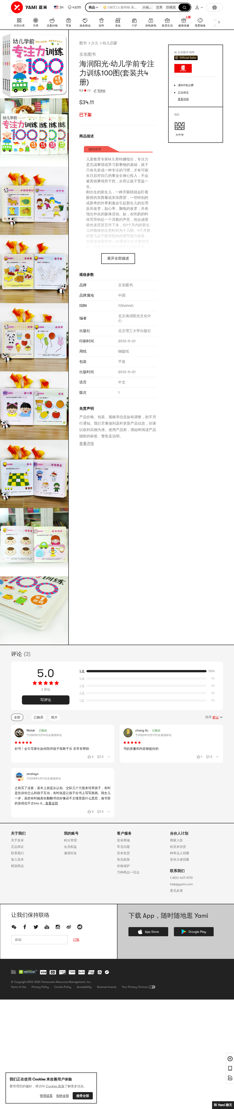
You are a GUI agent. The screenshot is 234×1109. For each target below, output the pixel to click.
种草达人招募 (179, 853)
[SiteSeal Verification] (28, 972)
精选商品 (17, 866)
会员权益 (70, 846)
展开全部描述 (118, 258)
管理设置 (46, 1096)
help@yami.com (181, 884)
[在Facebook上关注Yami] (25, 927)
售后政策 (123, 859)
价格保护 (123, 866)
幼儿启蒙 (110, 43)
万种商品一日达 (128, 872)
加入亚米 (17, 859)
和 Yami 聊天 (223, 1105)
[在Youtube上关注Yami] (47, 927)
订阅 (76, 939)
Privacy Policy (40, 987)
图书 (83, 43)
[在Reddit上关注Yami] (79, 927)
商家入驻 (176, 840)
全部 (17, 717)
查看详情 (86, 443)
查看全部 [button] (51, 803)
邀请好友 (70, 853)
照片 (54, 717)
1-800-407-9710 (181, 878)
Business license (106, 987)
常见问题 (123, 846)
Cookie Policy (62, 987)
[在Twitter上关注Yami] (36, 927)
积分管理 (70, 840)
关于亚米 (17, 840)
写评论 (45, 700)
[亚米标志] (29, 7)
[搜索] (184, 7)
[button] (74, 7)
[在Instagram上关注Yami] (58, 927)
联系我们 (17, 853)
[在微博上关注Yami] (69, 927)
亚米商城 (123, 840)
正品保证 (17, 846)
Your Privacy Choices (135, 987)
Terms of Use (18, 987)
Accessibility (84, 987)
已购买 (38, 717)
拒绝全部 (62, 1096)
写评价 (101, 90)
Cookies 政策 (55, 1086)
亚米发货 (123, 853)
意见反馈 (176, 890)
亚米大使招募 (179, 859)
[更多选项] (109, 757)
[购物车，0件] (214, 7)
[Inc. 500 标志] (13, 972)
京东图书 (87, 54)
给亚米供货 (178, 846)
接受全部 (82, 1096)
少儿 (94, 43)
